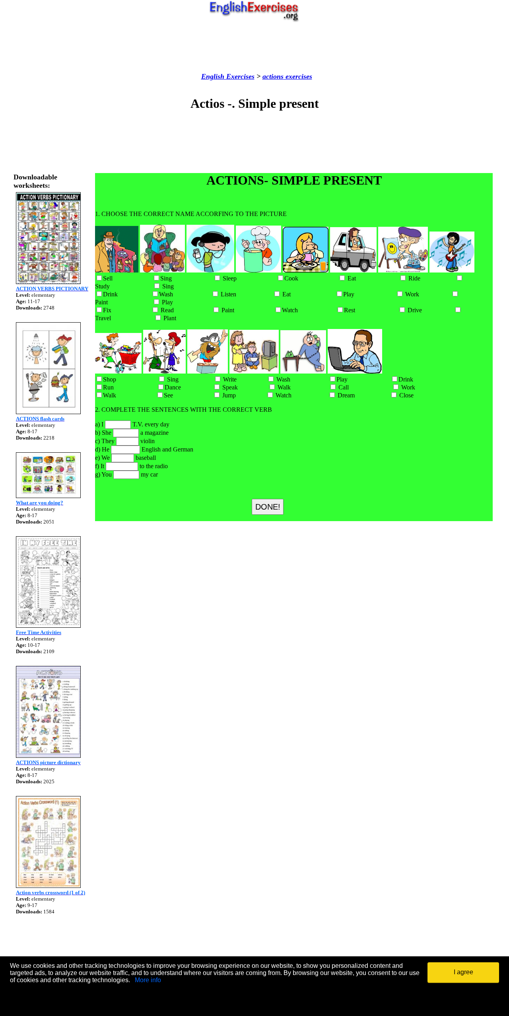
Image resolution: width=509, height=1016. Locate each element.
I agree (463, 972)
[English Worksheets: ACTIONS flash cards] (48, 412)
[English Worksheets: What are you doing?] (48, 495)
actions (273, 76)
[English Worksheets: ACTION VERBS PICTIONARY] (48, 281)
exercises (298, 76)
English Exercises (227, 76)
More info (148, 980)
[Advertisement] (254, 47)
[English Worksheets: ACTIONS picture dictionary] (48, 755)
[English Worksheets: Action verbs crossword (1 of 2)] (48, 885)
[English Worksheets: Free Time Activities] (48, 625)
